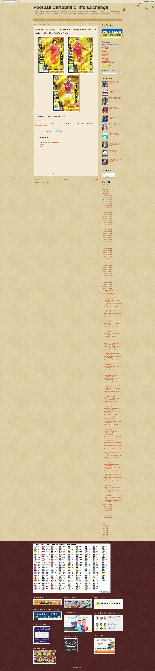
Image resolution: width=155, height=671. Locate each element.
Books (42, 20)
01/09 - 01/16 (107, 515)
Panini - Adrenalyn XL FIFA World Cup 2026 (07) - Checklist (114, 117)
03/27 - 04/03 (107, 277)
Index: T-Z (104, 57)
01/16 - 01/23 (107, 513)
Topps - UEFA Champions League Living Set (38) (111, 364)
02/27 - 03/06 (107, 286)
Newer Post (37, 179)
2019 (104, 524)
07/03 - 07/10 (107, 248)
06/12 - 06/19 (107, 254)
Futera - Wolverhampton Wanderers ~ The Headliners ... (112, 357)
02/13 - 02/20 (107, 504)
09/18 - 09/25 (107, 224)
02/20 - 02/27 (107, 288)
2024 (104, 189)
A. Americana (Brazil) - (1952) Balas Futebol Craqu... (112, 324)
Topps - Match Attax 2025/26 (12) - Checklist (114, 134)
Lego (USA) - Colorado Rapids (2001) (112, 455)
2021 (104, 519)
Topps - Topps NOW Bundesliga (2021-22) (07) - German (112, 409)
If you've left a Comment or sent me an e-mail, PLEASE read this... (84, 20)
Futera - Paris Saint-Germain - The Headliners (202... (111, 392)
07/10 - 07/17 (107, 246)
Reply (41, 146)
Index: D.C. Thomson (107, 48)
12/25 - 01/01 (107, 195)
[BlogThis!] (56, 131)
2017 (104, 528)
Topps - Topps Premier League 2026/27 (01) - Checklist (114, 82)
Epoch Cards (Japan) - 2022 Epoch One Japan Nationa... (112, 432)
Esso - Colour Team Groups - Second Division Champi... (112, 297)
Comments (106, 176)
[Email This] (55, 131)
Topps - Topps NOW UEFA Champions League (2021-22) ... (112, 321)
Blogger (80, 667)
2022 (104, 193)
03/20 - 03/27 (107, 280)
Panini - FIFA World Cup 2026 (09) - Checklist (114, 151)
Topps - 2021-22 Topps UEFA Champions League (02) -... (111, 415)
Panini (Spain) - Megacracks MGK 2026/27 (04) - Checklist (115, 160)
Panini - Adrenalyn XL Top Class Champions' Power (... (111, 372)
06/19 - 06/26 (107, 252)
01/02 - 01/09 (107, 517)
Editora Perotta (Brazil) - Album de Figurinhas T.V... (111, 465)
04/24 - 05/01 (107, 269)
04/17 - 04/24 (107, 271)
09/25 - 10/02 (107, 222)
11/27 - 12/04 (107, 203)
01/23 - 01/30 (107, 510)
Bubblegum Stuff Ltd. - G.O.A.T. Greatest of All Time (111, 425)
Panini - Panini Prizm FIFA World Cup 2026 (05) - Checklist (114, 100)
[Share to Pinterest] (61, 131)
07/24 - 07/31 (107, 241)
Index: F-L (104, 50)
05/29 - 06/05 (107, 258)
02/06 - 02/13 (107, 506)
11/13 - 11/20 (107, 207)
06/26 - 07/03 (107, 250)
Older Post (95, 179)
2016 (104, 530)
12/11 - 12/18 (107, 199)
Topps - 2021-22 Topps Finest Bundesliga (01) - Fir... (110, 419)
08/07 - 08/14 (107, 237)
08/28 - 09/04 (107, 231)
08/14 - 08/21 (107, 235)
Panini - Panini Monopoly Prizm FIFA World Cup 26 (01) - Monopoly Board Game (114, 143)
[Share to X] (58, 131)
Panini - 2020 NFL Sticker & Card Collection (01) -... (111, 301)
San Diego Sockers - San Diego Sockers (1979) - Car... (111, 294)
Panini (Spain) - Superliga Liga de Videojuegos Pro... (111, 461)
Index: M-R (104, 51)
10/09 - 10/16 (107, 218)
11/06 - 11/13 (107, 210)
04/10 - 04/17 (107, 273)
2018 (104, 526)
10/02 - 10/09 (107, 220)
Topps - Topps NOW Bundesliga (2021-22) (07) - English (112, 405)
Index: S (104, 55)
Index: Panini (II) (105, 54)
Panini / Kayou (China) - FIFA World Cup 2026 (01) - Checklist (115, 91)
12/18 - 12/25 (107, 197)
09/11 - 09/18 (107, 227)
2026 (104, 184)
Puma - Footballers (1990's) (110, 369)
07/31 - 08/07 (107, 239)
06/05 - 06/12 (107, 256)
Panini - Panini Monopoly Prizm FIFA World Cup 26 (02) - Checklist (114, 126)
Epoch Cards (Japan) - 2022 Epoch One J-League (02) (112, 307)
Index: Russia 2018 (106, 61)
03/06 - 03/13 (107, 284)
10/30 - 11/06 (107, 212)
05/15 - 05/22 (107, 263)
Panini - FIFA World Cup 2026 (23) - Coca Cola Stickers (114, 108)
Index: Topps (105, 58)
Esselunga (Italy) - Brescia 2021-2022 (112, 436)
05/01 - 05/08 (107, 267)
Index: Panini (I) (105, 52)
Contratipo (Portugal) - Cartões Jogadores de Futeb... (111, 350)
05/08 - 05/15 (107, 265)
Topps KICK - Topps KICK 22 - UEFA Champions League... (112, 439)
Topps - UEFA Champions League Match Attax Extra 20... (111, 317)
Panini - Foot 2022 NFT (109, 434)
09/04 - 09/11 (107, 229)
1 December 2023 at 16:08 (52, 142)
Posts (105, 173)
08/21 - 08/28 (107, 233)
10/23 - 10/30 (107, 214)
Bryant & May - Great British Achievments (110, 337)
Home (36, 20)
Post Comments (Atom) (45, 182)
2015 (104, 532)
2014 (104, 534)
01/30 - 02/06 (107, 508)
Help (56, 20)
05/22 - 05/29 (107, 260)
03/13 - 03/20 (107, 282)
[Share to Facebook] (60, 131)
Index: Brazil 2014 (106, 59)
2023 (104, 191)
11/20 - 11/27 (107, 205)
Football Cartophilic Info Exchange (71, 7)
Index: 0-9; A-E (105, 47)
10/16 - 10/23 (107, 216)
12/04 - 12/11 (107, 201)
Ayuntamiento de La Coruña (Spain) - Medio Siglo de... (112, 385)
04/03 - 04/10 (107, 275)
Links (61, 20)
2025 (104, 187)
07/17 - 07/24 (107, 244)
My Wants (49, 20)
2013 (104, 536)
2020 (104, 522)
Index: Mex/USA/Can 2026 (108, 62)
